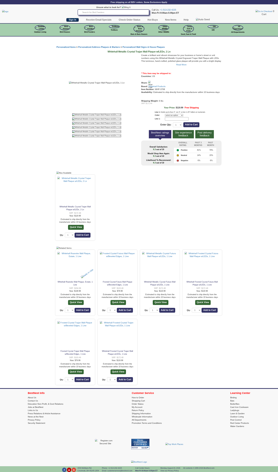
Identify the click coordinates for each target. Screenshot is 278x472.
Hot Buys (153, 20)
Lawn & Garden (237, 413)
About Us (32, 397)
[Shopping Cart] (264, 11)
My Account (137, 407)
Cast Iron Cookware (239, 407)
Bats (232, 401)
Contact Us (33, 401)
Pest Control (236, 420)
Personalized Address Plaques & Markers (99, 47)
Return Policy (138, 410)
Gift (213, 30)
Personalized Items (66, 47)
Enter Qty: (165, 124)
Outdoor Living (40, 32)
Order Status (137, 404)
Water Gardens (237, 426)
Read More (181, 64)
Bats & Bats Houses (139, 34)
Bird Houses (65, 32)
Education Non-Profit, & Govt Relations (45, 404)
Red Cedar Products (239, 423)
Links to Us (33, 410)
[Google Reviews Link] (74, 470)
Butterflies (234, 404)
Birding (233, 397)
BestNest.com (209, 468)
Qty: (61, 235)
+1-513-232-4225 (168, 10)
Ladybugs (234, 410)
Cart (264, 14)
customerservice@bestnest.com (119, 471)
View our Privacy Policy (169, 471)
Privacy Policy (34, 420)
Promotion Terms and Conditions (147, 423)
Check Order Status (129, 20)
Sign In (72, 20)
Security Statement (36, 423)
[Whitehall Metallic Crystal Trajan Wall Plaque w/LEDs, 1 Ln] (96, 114)
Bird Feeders (89, 32)
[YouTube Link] (69, 470)
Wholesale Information (142, 416)
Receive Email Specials (98, 20)
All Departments (238, 32)
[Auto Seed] (202, 20)
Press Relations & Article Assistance (44, 413)
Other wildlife (163, 32)
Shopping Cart (138, 401)
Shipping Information (141, 413)
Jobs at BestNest (35, 407)
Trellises (114, 30)
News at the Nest (35, 416)
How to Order (138, 397)
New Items (170, 20)
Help (186, 20)
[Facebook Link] (64, 470)
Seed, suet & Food (188, 34)
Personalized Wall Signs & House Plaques (143, 47)
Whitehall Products (156, 86)
